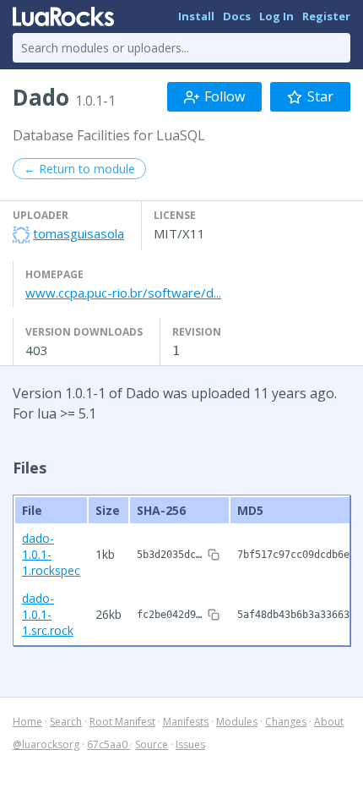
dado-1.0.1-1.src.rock (47, 614)
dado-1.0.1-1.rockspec (51, 554)
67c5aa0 (108, 744)
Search (66, 721)
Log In (276, 16)
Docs (237, 16)
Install (196, 16)
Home (27, 721)
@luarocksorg (46, 744)
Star (320, 96)
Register (326, 16)
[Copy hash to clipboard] (213, 554)
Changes (285, 721)
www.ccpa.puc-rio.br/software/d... (123, 292)
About (329, 721)
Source (151, 744)
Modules (236, 721)
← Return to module (79, 169)
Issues (190, 744)
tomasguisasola (78, 233)
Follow (224, 96)
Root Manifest (122, 721)
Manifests (186, 721)
